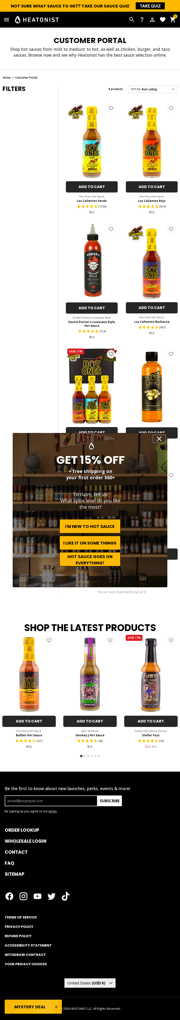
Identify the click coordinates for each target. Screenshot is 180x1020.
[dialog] (90, 510)
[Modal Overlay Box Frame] (90, 510)
